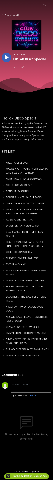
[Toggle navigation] (50, 3)
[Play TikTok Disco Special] (6, 57)
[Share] (22, 67)
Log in (33, 395)
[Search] (44, 4)
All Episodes (12, 14)
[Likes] (14, 67)
